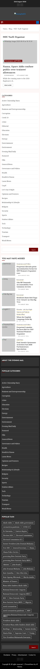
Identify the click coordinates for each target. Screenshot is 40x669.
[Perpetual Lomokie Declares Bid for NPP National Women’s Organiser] (8, 329)
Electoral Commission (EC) (12, 539)
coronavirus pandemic (11, 527)
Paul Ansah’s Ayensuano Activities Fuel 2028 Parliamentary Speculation (26, 345)
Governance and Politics (13, 61)
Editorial (5, 126)
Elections (5, 135)
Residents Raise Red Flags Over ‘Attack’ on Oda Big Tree (27, 300)
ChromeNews (29, 664)
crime (4, 122)
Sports (4, 215)
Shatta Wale (7, 633)
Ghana (31, 548)
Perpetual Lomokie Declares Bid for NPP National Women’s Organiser (25, 330)
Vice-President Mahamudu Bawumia (16, 637)
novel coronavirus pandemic (13, 611)
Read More (7, 85)
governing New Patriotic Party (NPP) (17, 560)
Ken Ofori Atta (22, 573)
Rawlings (6, 629)
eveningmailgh (9, 75)
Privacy (14, 655)
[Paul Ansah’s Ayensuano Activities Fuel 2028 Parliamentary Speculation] (8, 345)
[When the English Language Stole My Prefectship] (8, 314)
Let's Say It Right (8, 190)
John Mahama (28, 569)
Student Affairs (7, 219)
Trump (31, 633)
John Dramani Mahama (11, 569)
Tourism (5, 232)
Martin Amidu (28, 577)
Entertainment (7, 143)
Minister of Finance (10, 581)
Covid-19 (5, 118)
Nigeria (28, 602)
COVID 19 (26, 527)
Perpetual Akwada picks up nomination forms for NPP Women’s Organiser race (27, 270)
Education (5, 130)
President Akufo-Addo (11, 620)
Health (4, 173)
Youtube (37, 22)
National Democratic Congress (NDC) (16, 594)
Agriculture (6, 105)
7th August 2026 (23, 289)
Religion (5, 207)
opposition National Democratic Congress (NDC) (18, 615)
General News (7, 164)
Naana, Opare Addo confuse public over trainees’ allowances (18, 69)
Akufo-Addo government (24, 523)
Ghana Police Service (11, 552)
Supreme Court (20, 633)
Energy (4, 139)
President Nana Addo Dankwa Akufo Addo (18, 625)
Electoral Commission (24, 535)
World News (6, 241)
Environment (7, 147)
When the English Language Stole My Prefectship (24, 319)
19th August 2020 (22, 75)
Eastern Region (21, 531)
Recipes (5, 198)
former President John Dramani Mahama (18, 544)
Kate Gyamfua (8, 573)
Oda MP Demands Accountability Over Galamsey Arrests (25, 284)
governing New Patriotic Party (14, 556)
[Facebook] (18, 4)
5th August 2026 (23, 336)
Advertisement (22, 655)
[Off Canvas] (2, 22)
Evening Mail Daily (9, 151)
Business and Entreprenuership (13, 109)
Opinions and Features (10, 194)
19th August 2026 (24, 275)
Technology (6, 228)
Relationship (17, 629)
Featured (5, 156)
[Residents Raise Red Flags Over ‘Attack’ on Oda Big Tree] (8, 299)
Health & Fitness (8, 177)
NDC (4, 598)
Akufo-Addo (7, 523)
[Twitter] (21, 4)
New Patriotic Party (16, 598)
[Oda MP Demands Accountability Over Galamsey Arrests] (8, 284)
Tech (3, 224)
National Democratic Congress (14, 590)
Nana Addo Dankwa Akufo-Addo (15, 585)
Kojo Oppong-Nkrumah (11, 577)
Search (34, 250)
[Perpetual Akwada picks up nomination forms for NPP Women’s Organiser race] (8, 269)
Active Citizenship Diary (11, 101)
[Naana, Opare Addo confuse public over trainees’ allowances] (20, 52)
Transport (5, 236)
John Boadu (16, 565)
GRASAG (6, 565)
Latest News (6, 181)
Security (5, 211)
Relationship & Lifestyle (11, 202)
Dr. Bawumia (8, 531)
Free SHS (6, 548)
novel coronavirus (9, 606)
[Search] (34, 22)
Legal (4, 185)
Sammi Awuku (30, 629)
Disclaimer (6, 655)
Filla (3, 160)
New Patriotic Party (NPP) (12, 602)
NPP (28, 611)
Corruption (6, 113)
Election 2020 (8, 535)
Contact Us (32, 655)
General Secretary (19, 548)
